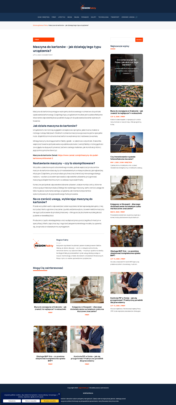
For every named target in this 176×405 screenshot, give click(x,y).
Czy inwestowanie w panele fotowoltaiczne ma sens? (122, 157)
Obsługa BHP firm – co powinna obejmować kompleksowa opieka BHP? (125, 253)
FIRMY (54, 17)
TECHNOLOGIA (103, 17)
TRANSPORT (115, 17)
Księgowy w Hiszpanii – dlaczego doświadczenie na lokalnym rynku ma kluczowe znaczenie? (125, 206)
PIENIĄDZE (85, 17)
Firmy (46, 25)
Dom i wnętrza (126, 162)
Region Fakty (133, 69)
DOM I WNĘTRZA (43, 17)
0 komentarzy (47, 55)
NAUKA (76, 17)
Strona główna (38, 25)
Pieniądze (131, 71)
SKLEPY (93, 17)
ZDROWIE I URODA (128, 17)
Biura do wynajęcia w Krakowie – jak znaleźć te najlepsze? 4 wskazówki (126, 112)
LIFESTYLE (61, 17)
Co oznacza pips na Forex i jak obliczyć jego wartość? (126, 62)
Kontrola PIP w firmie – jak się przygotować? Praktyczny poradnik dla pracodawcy (126, 300)
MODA (69, 17)
